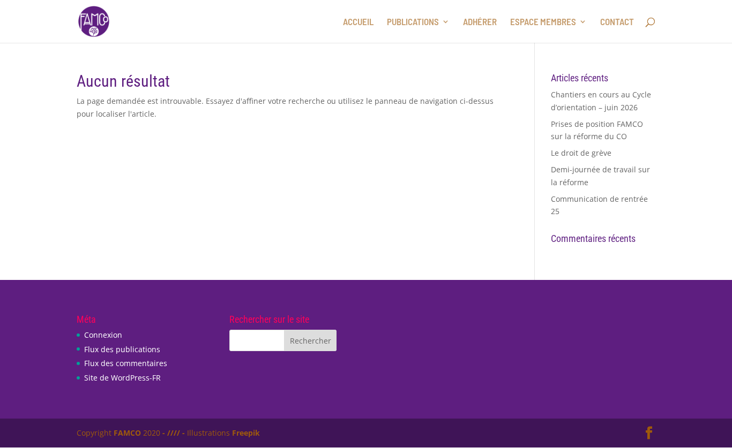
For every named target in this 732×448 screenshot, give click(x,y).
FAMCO (127, 433)
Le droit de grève (581, 153)
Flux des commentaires (125, 363)
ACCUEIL (358, 22)
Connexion (103, 335)
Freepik (246, 433)
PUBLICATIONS (413, 22)
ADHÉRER (480, 22)
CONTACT (617, 22)
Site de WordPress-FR (122, 378)
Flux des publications (122, 349)
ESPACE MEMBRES (543, 22)
